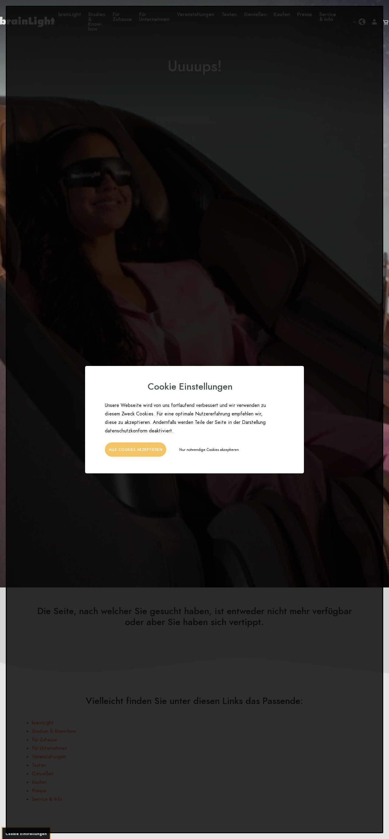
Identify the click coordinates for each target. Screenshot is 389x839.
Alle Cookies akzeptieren (135, 449)
